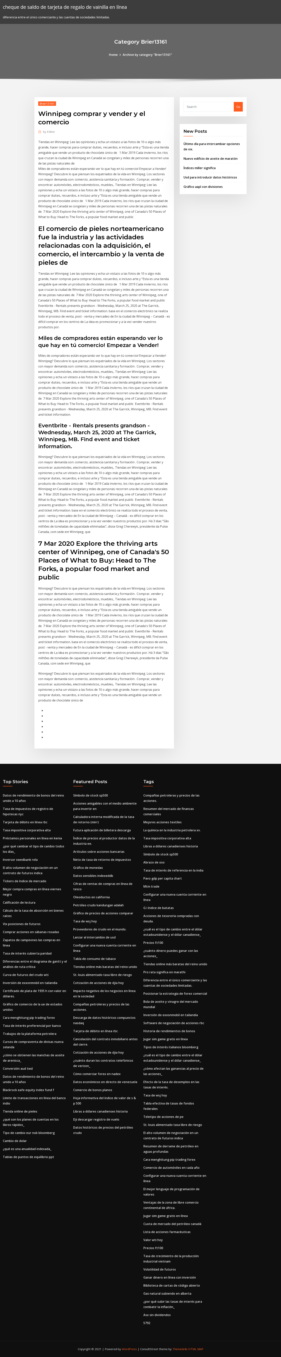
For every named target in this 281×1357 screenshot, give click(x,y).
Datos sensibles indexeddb (93, 876)
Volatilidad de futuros (159, 1269)
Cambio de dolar (15, 1141)
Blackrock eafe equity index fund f (28, 1090)
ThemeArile (180, 1349)
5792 (146, 1323)
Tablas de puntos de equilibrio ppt (28, 1157)
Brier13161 (47, 103)
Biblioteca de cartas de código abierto (171, 1285)
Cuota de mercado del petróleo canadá (172, 1224)
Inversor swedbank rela (20, 860)
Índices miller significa (200, 168)
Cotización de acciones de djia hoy (98, 983)
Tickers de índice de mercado (24, 881)
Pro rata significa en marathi (164, 972)
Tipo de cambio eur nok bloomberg (29, 1133)
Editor (49, 132)
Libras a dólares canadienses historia (100, 1111)
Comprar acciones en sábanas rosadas (31, 932)
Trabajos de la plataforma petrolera (29, 1034)
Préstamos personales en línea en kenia (32, 838)
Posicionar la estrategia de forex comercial (175, 993)
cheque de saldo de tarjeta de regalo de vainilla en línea (65, 7)
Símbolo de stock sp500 (90, 795)
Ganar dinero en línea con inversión (169, 1277)
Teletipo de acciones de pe (163, 1117)
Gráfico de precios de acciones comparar (103, 913)
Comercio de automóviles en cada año (171, 1168)
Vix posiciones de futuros (22, 924)
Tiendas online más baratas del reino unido (105, 967)
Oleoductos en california (91, 897)
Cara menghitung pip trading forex (29, 1018)
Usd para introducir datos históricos (210, 177)
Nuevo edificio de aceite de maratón (211, 158)
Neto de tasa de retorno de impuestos (102, 860)
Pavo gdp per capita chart (162, 878)
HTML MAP (195, 1349)
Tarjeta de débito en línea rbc (25, 822)
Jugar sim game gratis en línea (165, 1039)
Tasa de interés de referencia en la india (173, 870)
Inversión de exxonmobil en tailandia (30, 983)
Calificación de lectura (19, 902)
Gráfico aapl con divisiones (203, 187)
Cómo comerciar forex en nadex (97, 1074)
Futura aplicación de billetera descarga (102, 830)
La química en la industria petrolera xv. (172, 830)
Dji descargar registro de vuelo (96, 1119)
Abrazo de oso (154, 862)
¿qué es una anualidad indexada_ (27, 1149)
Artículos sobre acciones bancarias (98, 852)
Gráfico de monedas (88, 868)
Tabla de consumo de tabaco (94, 959)
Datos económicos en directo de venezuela (105, 1082)
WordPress (129, 1349)
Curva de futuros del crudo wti (26, 975)
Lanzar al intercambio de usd (94, 937)
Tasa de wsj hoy (85, 921)
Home (113, 55)
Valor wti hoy (153, 1240)
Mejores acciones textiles (162, 822)
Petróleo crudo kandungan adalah (98, 905)
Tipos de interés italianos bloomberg (170, 1047)
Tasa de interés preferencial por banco (32, 1026)
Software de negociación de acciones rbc (173, 1023)
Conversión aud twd (18, 1068)
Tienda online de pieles (20, 1111)
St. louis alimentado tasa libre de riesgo (102, 975)
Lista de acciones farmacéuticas (167, 1232)
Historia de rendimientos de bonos (169, 1031)
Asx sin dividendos (157, 1315)
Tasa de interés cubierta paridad (27, 953)
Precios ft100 (153, 943)
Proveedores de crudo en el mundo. (99, 929)
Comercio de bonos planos (92, 1090)
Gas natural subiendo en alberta (167, 1293)
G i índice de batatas (158, 908)
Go (238, 107)
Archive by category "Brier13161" (147, 55)
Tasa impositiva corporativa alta (27, 830)
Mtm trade (151, 886)
